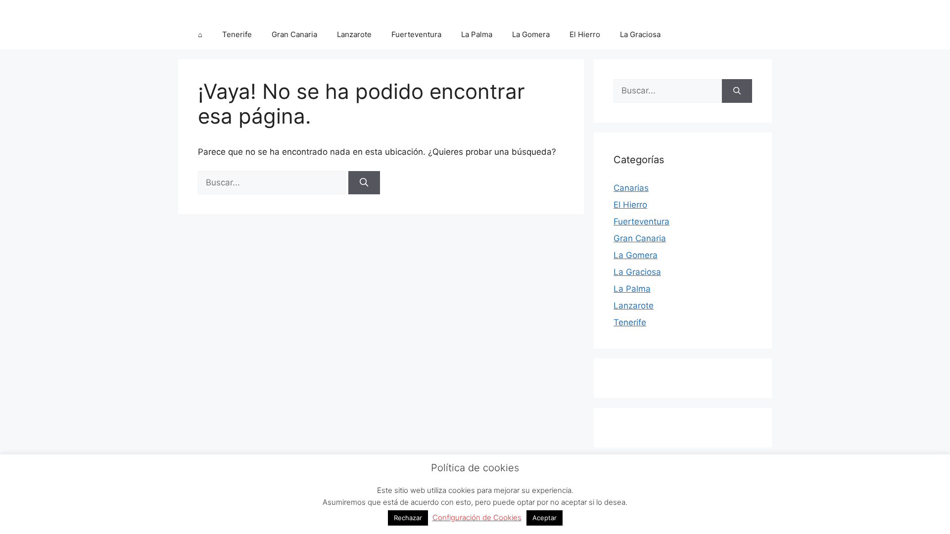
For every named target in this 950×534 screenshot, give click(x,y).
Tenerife (237, 34)
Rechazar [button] (408, 518)
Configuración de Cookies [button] (477, 517)
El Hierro (585, 34)
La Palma (476, 34)
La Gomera (531, 34)
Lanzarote (354, 34)
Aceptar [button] (544, 518)
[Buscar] (364, 183)
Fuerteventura (416, 34)
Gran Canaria (294, 34)
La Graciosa (640, 34)
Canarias (631, 188)
